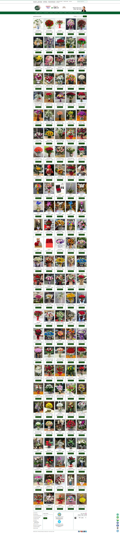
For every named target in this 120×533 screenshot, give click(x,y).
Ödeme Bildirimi (40, 1)
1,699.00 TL (60, 287)
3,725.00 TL (38, 251)
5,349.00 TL (38, 50)
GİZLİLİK (70, 1)
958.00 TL (60, 507)
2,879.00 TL (38, 214)
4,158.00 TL (71, 269)
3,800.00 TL (82, 451)
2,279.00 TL (71, 68)
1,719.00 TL (49, 415)
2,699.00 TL (60, 324)
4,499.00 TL (82, 378)
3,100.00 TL (49, 507)
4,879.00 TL (82, 50)
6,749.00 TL (49, 68)
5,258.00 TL (82, 287)
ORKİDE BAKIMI (66, 1)
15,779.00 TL (60, 50)
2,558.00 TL (38, 451)
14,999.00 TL (81, 32)
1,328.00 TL (60, 123)
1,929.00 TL (60, 32)
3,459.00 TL (49, 433)
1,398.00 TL (60, 86)
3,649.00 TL (38, 86)
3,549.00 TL (60, 178)
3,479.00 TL (38, 68)
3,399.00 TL (49, 196)
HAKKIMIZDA (45, 1)
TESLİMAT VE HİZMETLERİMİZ (37, 2)
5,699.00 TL (82, 159)
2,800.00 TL (82, 141)
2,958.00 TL (38, 287)
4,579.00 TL (60, 159)
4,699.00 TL (60, 488)
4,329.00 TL (71, 32)
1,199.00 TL (38, 123)
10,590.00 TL (81, 305)
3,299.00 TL (71, 141)
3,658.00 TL (38, 360)
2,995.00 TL (82, 232)
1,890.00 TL (60, 251)
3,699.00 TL (71, 287)
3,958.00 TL (60, 141)
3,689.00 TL (38, 415)
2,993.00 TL (38, 433)
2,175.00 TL (49, 86)
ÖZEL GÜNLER (45, 2)
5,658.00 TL (38, 159)
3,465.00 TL (60, 360)
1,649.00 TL (60, 378)
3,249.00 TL (71, 178)
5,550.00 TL (38, 269)
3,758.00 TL (71, 159)
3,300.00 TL (60, 68)
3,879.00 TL (71, 214)
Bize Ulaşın (57, 2)
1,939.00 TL (82, 342)
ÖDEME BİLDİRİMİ (36, 526)
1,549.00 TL (71, 196)
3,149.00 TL (82, 196)
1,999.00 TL (49, 32)
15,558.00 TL (71, 105)
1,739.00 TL (38, 488)
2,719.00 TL (71, 469)
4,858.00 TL (49, 123)
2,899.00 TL (71, 324)
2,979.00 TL (82, 178)
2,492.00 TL (38, 305)
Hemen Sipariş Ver (38, 52)
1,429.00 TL (38, 32)
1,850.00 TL (82, 507)
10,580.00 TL (49, 159)
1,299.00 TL (38, 196)
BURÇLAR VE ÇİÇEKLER (51, 2)
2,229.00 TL (38, 232)
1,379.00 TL (49, 305)
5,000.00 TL (49, 178)
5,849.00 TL (71, 378)
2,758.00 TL (82, 269)
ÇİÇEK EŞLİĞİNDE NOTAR (51, 1)
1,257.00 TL (82, 86)
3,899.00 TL (49, 105)
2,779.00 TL (38, 141)
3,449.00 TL (49, 141)
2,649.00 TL (60, 214)
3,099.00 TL (71, 50)
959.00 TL (81, 123)
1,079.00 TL (71, 396)
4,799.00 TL (60, 396)
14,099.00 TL (81, 360)
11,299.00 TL (81, 396)
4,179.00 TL (71, 123)
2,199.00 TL (49, 324)
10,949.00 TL (38, 178)
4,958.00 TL (82, 105)
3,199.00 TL (82, 68)
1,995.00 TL (38, 507)
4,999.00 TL (60, 342)
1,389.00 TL (38, 105)
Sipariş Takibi (35, 1)
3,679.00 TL (49, 342)
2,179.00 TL (82, 214)
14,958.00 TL (38, 342)
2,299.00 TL (49, 214)
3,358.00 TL (49, 232)
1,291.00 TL (71, 451)
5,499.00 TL (71, 415)
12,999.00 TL (71, 360)
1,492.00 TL (49, 378)
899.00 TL (49, 488)
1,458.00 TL (71, 305)
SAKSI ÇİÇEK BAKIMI (59, 1)
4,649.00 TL (60, 232)
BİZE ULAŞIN (36, 528)
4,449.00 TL (49, 50)
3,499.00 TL (71, 433)
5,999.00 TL (60, 451)
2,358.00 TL (60, 105)
